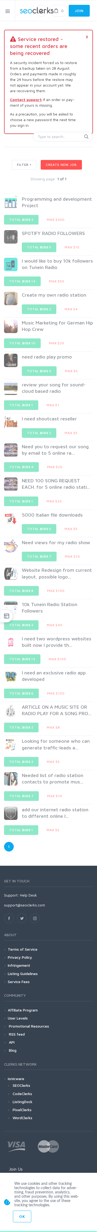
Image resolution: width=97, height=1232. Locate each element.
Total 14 (22, 281)
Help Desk (28, 895)
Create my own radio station (54, 295)
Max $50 (56, 281)
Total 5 (39, 247)
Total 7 (39, 556)
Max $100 (56, 591)
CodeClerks (22, 1093)
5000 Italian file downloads (52, 515)
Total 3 (21, 220)
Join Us (16, 1169)
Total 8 (21, 591)
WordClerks (22, 1117)
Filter (23, 165)
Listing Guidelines (23, 973)
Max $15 (72, 247)
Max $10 (72, 556)
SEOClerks (21, 1085)
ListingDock (22, 1101)
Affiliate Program (23, 1010)
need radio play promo (47, 357)
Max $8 (53, 727)
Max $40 (55, 625)
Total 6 (21, 693)
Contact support (26, 99)
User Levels (18, 1018)
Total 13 (22, 659)
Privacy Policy (20, 957)
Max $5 (71, 371)
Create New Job (61, 165)
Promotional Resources (28, 1026)
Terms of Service (22, 949)
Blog (12, 1050)
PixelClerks (22, 1109)
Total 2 (39, 309)
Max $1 (53, 405)
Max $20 (56, 343)
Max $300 (56, 220)
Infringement (19, 965)
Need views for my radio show (56, 542)
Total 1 (21, 405)
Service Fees (19, 981)
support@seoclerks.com (24, 905)
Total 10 (22, 343)
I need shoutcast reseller (49, 418)
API (11, 1042)
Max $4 (71, 309)
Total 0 (39, 371)
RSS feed (16, 1034)
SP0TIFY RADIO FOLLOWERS (53, 233)
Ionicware (16, 1078)
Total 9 (21, 467)
